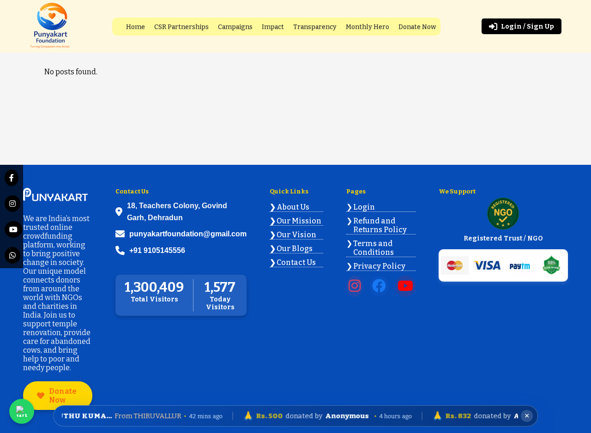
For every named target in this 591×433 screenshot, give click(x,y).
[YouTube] (11, 229)
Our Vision (296, 234)
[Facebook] (11, 178)
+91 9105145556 (157, 250)
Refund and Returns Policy (380, 225)
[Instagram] (11, 203)
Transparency (315, 27)
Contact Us (296, 262)
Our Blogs (295, 248)
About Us (293, 207)
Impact (273, 27)
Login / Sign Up (527, 26)
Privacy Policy (379, 266)
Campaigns (235, 27)
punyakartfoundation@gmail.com (188, 234)
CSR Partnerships (181, 27)
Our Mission (299, 220)
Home (135, 27)
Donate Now (417, 27)
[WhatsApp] (11, 255)
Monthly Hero (367, 27)
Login (364, 207)
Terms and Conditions (373, 248)
